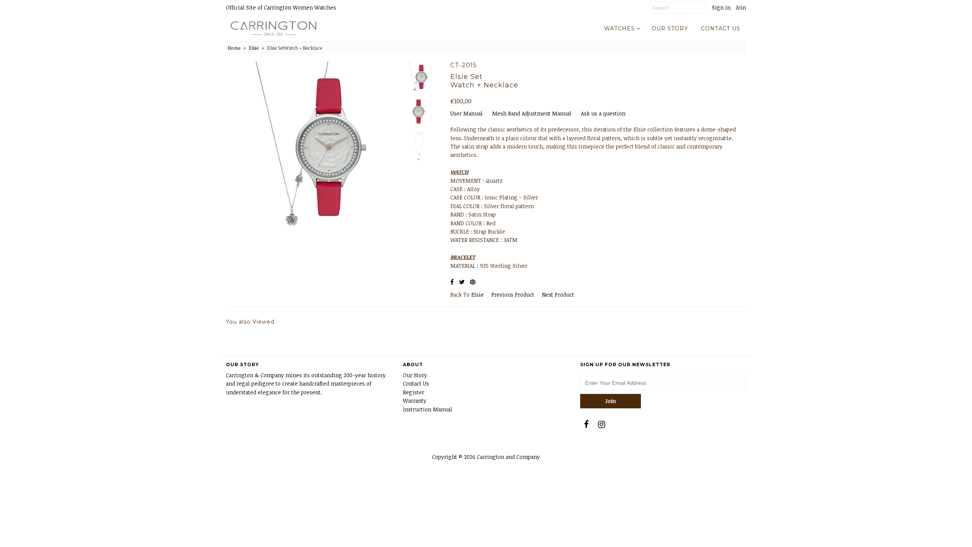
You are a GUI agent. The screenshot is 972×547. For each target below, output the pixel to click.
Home (234, 48)
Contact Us (416, 383)
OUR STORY (670, 28)
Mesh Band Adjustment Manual (531, 113)
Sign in (721, 7)
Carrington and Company (508, 456)
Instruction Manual (427, 409)
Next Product (558, 294)
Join (741, 7)
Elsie (254, 48)
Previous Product (512, 294)
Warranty (414, 400)
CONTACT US (720, 28)
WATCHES (619, 28)
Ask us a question (603, 113)
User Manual (466, 113)
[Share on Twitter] (462, 282)
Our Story (415, 375)
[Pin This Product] (472, 282)
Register (413, 392)
